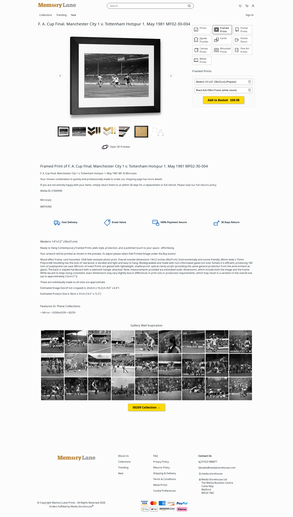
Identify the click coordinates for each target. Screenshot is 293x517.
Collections (45, 15)
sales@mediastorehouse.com (218, 467)
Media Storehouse (81, 506)
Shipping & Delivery (164, 473)
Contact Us (205, 456)
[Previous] (59, 76)
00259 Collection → (146, 407)
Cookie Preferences (164, 490)
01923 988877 (209, 461)
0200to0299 (59, 312)
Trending (61, 15)
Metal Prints (160, 485)
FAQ (155, 456)
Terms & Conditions (164, 479)
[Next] (171, 76)
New (73, 15)
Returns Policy (161, 467)
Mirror (46, 312)
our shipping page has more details (141, 179)
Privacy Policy (161, 461)
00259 (72, 312)
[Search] (189, 6)
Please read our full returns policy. (197, 185)
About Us (123, 456)
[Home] (57, 8)
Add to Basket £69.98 (223, 100)
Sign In (250, 15)
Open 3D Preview (119, 146)
